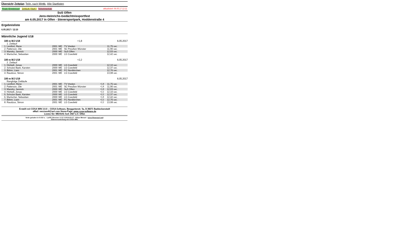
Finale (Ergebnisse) (11, 9)
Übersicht (7, 3)
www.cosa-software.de (85, 111)
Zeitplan (19, 3)
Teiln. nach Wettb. (35, 3)
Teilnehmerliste (45, 9)
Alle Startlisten (55, 3)
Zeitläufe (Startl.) (29, 9)
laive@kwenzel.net (95, 117)
